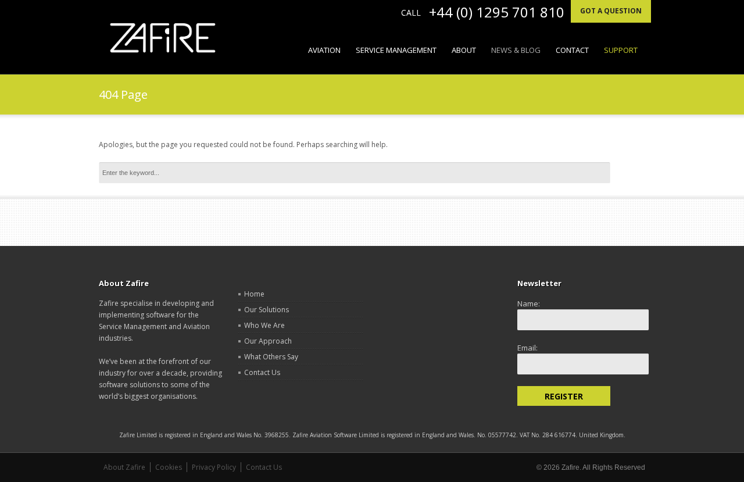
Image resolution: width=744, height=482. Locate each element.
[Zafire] (163, 38)
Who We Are (264, 325)
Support (621, 50)
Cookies (168, 467)
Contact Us (262, 372)
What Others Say (271, 357)
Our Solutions (266, 310)
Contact (572, 50)
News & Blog (516, 50)
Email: (527, 347)
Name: (528, 303)
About (460, 50)
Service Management (396, 50)
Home (254, 294)
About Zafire (124, 467)
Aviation (324, 50)
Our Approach (268, 341)
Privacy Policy (214, 467)
